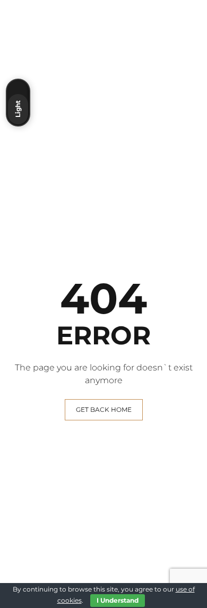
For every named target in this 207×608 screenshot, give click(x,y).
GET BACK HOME (104, 409)
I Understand (118, 600)
